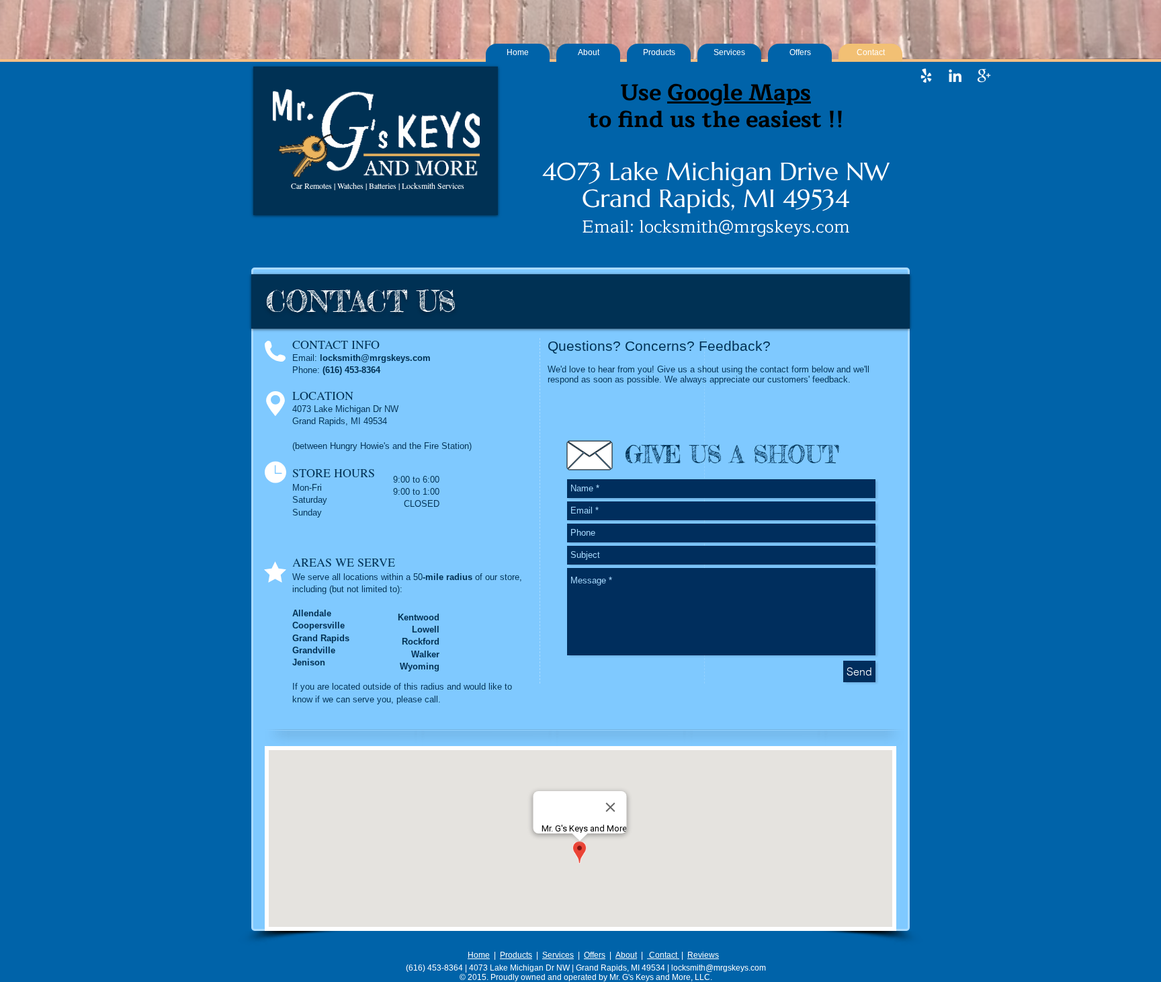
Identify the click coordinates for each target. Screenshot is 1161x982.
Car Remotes (311, 185)
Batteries (382, 185)
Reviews (703, 955)
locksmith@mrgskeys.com (744, 226)
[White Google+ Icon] (984, 76)
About (626, 955)
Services (558, 955)
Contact (663, 955)
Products (516, 955)
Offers (594, 955)
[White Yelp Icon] (926, 76)
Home (479, 955)
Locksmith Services (433, 185)
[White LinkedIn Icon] (955, 76)
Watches (350, 185)
